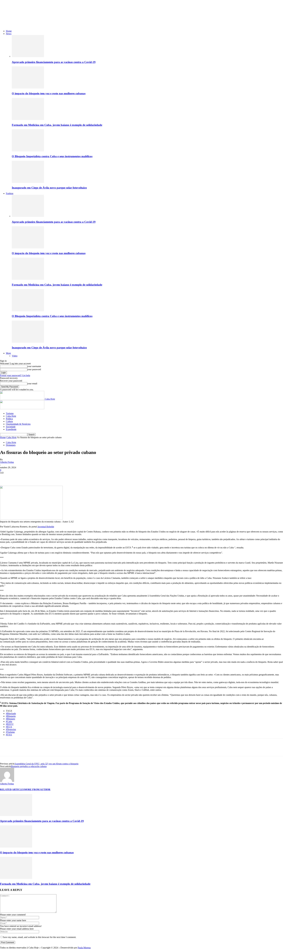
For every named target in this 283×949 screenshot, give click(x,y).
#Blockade (11, 713)
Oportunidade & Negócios (18, 424)
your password (34, 369)
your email (32, 383)
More (8, 353)
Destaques (10, 445)
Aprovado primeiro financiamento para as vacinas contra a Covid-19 (54, 62)
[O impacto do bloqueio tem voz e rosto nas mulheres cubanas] (28, 87)
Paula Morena (84, 947)
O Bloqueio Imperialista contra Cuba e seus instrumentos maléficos (52, 156)
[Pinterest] (26, 477)
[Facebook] (5, 477)
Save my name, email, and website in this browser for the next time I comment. (39, 937)
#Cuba (9, 721)
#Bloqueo (10, 719)
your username (34, 366)
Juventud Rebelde (45, 526)
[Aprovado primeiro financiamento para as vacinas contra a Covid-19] (28, 56)
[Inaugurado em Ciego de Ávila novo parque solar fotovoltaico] (28, 182)
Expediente (11, 429)
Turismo (10, 413)
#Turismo (10, 732)
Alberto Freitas (7, 462)
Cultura (9, 421)
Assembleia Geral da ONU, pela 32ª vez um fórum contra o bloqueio (46, 763)
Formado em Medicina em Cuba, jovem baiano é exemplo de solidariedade (57, 124)
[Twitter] (15, 477)
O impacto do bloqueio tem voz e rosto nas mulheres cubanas (48, 93)
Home (9, 31)
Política (9, 418)
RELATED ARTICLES (12, 789)
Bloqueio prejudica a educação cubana (29, 766)
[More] (47, 477)
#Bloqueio (11, 716)
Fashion (9, 193)
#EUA (9, 726)
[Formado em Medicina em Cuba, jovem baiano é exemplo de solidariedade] (28, 119)
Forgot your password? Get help (15, 375)
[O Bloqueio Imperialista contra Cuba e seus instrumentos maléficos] (28, 150)
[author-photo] (7, 781)
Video (14, 356)
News (8, 33)
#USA (9, 734)
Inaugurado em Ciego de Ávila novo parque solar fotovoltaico (49, 187)
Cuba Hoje (11, 416)
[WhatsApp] (37, 477)
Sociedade (10, 426)
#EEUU (10, 724)
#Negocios (11, 729)
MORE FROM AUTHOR (37, 789)
